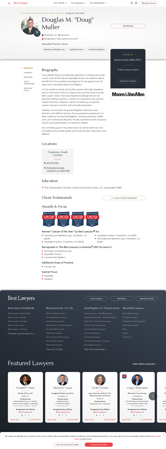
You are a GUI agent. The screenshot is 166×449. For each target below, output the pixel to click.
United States (37, 13)
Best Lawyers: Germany (17, 329)
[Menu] (9, 3)
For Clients (59, 3)
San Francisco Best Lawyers (57, 337)
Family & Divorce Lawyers (95, 325)
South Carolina (49, 13)
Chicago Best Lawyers (55, 321)
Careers (125, 333)
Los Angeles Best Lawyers (56, 317)
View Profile (14, 420)
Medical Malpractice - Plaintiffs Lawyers (100, 317)
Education (28, 77)
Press (124, 329)
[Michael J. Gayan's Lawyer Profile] (62, 383)
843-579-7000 (52, 163)
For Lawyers (77, 3)
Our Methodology (129, 317)
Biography (28, 68)
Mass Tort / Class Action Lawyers (97, 321)
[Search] (132, 3)
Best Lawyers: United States (19, 313)
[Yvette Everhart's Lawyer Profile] (100, 383)
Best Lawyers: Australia (17, 321)
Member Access (147, 298)
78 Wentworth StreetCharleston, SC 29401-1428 (58, 169)
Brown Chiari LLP (25, 393)
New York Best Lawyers (55, 313)
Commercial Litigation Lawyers (97, 341)
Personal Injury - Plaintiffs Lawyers (98, 313)
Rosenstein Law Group (137, 393)
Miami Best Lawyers (54, 345)
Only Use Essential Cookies (67, 444)
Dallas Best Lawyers (54, 333)
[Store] (136, 3)
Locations (28, 72)
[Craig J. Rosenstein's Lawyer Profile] (137, 383)
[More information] (31, 412)
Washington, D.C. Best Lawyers (59, 325)
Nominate (121, 298)
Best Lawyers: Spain (16, 325)
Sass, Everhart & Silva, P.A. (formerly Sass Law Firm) (100, 394)
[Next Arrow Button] (153, 396)
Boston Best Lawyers (54, 341)
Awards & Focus (28, 89)
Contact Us (126, 337)
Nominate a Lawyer (130, 325)
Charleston (60, 13)
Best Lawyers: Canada (17, 317)
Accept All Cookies (99, 444)
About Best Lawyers (130, 313)
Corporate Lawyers (92, 337)
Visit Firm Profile (128, 81)
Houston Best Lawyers (55, 329)
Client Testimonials (29, 82)
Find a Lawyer (26, 13)
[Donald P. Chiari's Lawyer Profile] (25, 383)
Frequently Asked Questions (134, 321)
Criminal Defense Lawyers (95, 329)
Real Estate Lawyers (92, 345)
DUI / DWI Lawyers (92, 333)
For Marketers (97, 3)
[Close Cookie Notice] (164, 435)
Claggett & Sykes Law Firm (63, 393)
